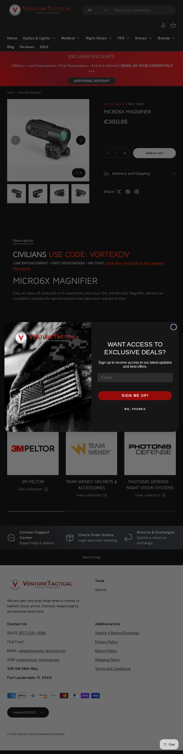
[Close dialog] (173, 327)
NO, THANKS (135, 409)
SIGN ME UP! (135, 395)
